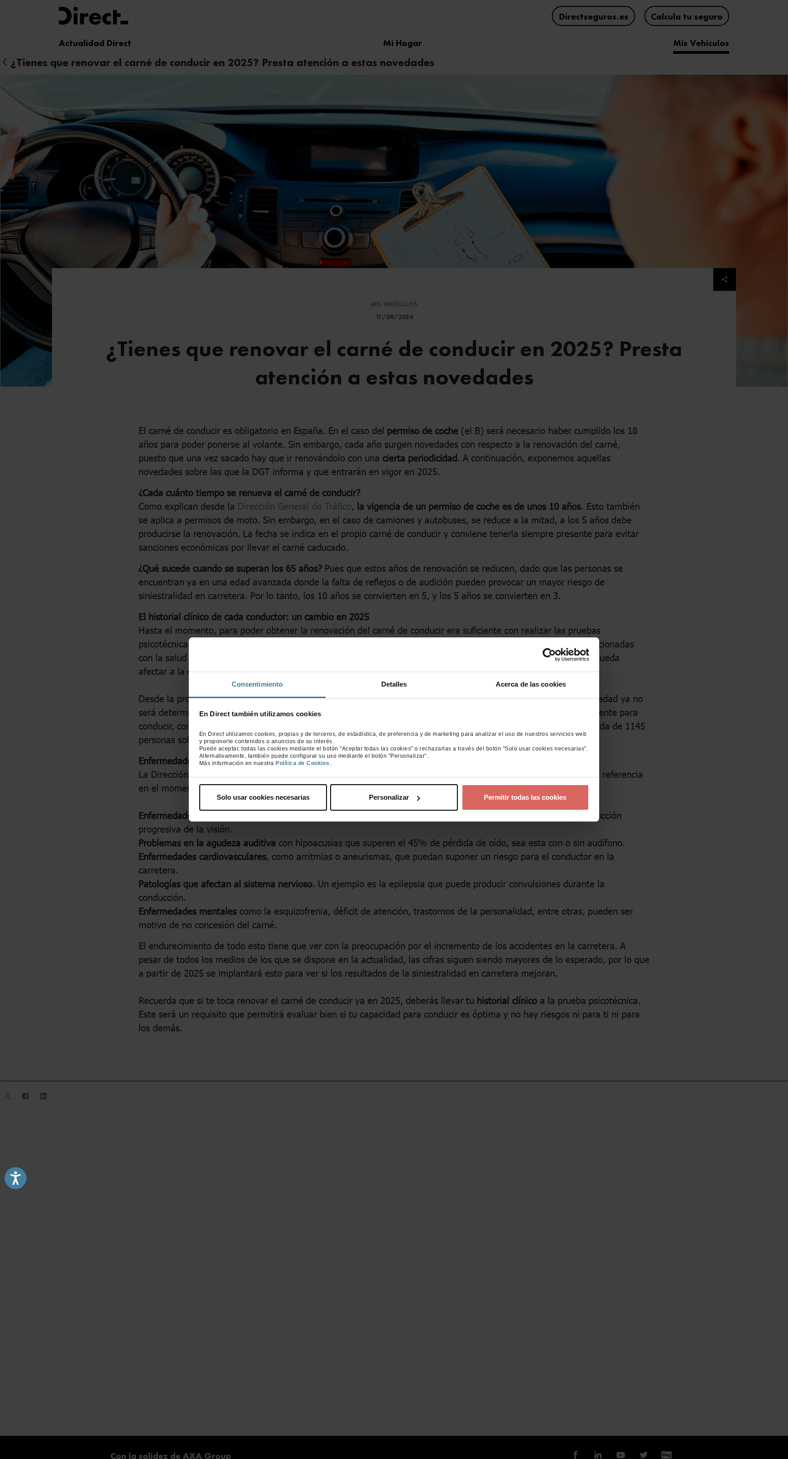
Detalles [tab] (394, 684)
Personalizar (389, 798)
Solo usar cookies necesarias (263, 798)
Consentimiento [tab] (257, 684)
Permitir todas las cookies (525, 798)
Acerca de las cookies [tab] (531, 684)
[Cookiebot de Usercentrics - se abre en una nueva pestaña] (549, 655)
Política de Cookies (302, 763)
